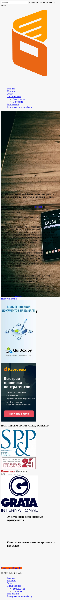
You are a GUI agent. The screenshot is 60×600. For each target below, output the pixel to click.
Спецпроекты (14, 96)
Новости (11, 91)
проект (38, 207)
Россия (13, 298)
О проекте (18, 102)
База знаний (13, 104)
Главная (11, 88)
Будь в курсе (19, 99)
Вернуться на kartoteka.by (19, 107)
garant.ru (17, 296)
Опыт (10, 94)
